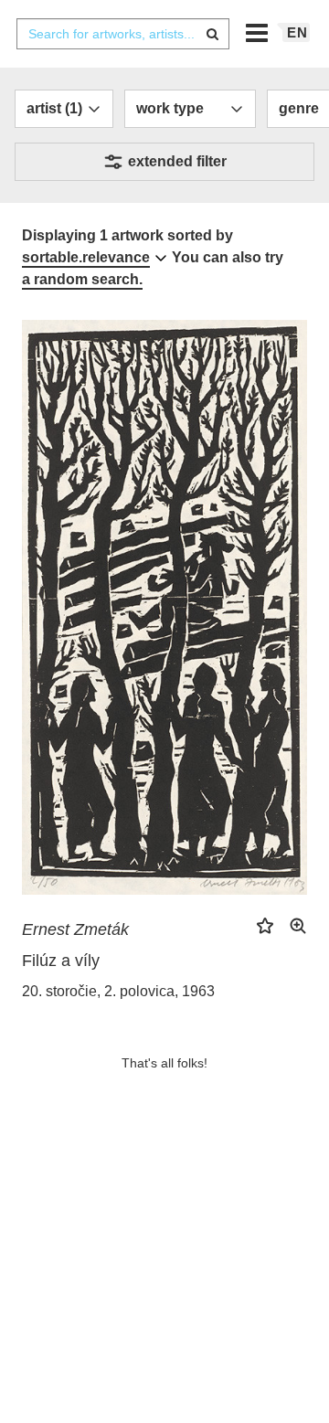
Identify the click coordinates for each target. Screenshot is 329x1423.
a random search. (82, 279)
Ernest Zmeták (75, 929)
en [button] (297, 32)
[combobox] (122, 33)
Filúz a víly (61, 960)
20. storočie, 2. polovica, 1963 (118, 991)
